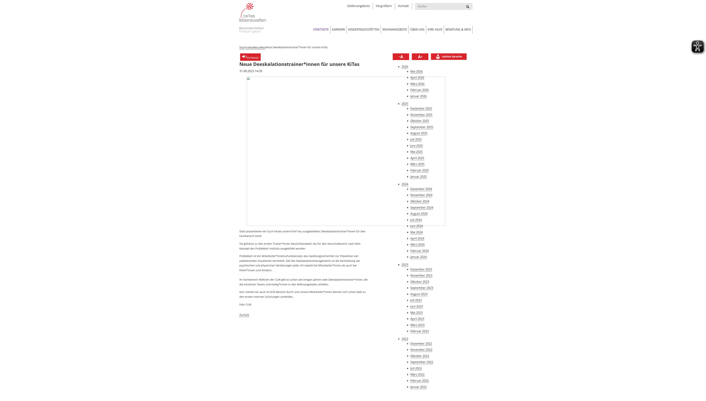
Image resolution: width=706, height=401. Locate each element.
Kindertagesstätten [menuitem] (363, 29)
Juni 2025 (416, 146)
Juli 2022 (416, 368)
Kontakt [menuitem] (403, 6)
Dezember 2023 (421, 269)
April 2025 (417, 158)
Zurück (244, 315)
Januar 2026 (418, 96)
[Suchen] (468, 6)
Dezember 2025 (421, 108)
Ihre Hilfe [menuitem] (435, 29)
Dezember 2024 (421, 189)
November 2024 (421, 195)
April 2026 (417, 77)
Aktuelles (259, 47)
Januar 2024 (418, 257)
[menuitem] (449, 56)
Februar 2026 (419, 90)
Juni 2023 (416, 306)
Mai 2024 (416, 232)
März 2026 (417, 84)
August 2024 (418, 214)
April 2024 (417, 238)
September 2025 (421, 127)
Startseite (246, 47)
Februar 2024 (419, 251)
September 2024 (421, 207)
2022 (405, 339)
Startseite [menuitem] (321, 29)
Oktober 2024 (419, 201)
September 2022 (421, 362)
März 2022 (417, 374)
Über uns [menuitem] (417, 29)
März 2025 (417, 164)
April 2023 (417, 319)
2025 (405, 104)
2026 (405, 67)
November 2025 (421, 115)
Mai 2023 (416, 313)
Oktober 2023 (419, 282)
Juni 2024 (416, 226)
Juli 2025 (416, 139)
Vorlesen (253, 58)
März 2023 (417, 325)
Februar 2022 (419, 381)
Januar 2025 (418, 177)
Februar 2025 (419, 170)
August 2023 (418, 294)
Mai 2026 (416, 71)
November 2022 (421, 350)
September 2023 (421, 288)
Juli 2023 (416, 300)
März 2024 (417, 244)
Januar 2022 (418, 387)
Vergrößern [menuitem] (384, 6)
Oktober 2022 (419, 356)
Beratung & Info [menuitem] (458, 29)
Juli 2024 (416, 220)
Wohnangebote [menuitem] (394, 29)
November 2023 (421, 275)
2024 (405, 184)
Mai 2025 (416, 152)
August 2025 (418, 133)
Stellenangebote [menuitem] (358, 6)
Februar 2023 (419, 331)
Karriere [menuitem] (338, 29)
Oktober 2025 (419, 121)
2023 (405, 265)
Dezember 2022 (421, 344)
